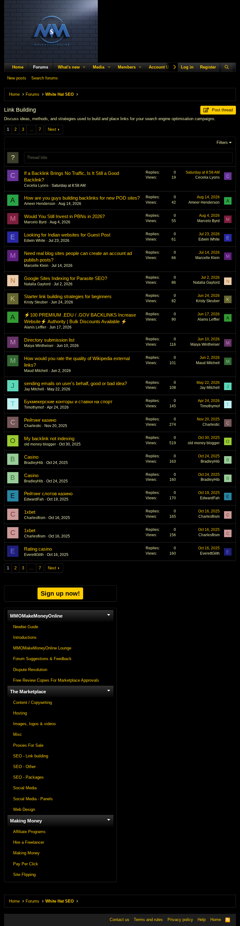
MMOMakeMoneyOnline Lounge (42, 648)
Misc (17, 734)
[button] (84, 67)
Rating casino (38, 549)
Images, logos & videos (34, 723)
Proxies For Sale (28, 745)
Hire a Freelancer (28, 842)
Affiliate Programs (29, 831)
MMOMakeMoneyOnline (36, 615)
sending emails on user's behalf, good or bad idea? (75, 383)
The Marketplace (28, 691)
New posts (16, 78)
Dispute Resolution (30, 669)
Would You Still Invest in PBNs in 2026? (64, 216)
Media (98, 67)
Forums (40, 67)
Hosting (20, 713)
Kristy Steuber (36, 302)
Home (17, 67)
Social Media (25, 788)
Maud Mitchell (36, 371)
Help (202, 919)
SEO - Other (24, 766)
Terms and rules (148, 919)
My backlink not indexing (49, 438)
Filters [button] (222, 142)
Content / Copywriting (32, 702)
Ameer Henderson (39, 203)
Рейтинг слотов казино (48, 493)
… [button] (31, 129)
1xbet (29, 512)
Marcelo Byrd (35, 222)
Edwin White (34, 240)
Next (52, 129)
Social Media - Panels (33, 798)
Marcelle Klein (36, 265)
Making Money (26, 820)
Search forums (44, 78)
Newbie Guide (25, 626)
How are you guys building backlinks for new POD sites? (82, 198)
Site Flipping (24, 874)
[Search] (227, 67)
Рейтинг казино (40, 420)
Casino (31, 457)
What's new (69, 67)
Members (127, 67)
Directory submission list (49, 340)
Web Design (24, 809)
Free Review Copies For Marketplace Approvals (56, 680)
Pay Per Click (25, 864)
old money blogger (40, 444)
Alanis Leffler (35, 327)
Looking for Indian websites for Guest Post (67, 234)
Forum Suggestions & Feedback (42, 658)
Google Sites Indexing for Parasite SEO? (65, 278)
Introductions (25, 637)
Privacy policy (180, 919)
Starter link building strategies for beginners (68, 296)
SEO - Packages (28, 777)
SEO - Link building (30, 756)
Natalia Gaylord (37, 284)
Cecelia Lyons (36, 185)
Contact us (119, 919)
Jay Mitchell (34, 389)
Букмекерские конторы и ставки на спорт (68, 401)
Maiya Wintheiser (38, 345)
